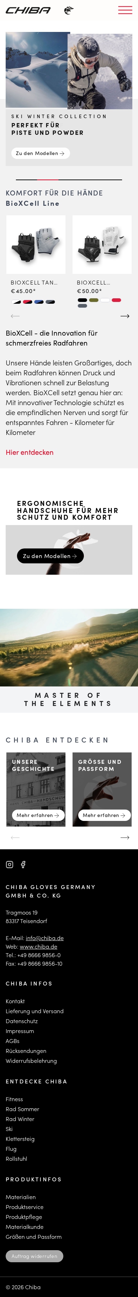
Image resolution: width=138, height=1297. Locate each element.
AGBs (12, 1040)
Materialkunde (25, 1226)
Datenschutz (22, 1021)
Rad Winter (20, 1118)
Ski (9, 1128)
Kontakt (15, 1001)
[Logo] (28, 10)
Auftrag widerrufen (34, 1256)
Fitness (14, 1099)
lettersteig (22, 1138)
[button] (16, 302)
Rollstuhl (16, 1158)
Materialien (21, 1197)
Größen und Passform (34, 1236)
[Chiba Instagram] (9, 864)
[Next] (124, 313)
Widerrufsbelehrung (31, 1060)
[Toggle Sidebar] (125, 10)
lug (12, 1148)
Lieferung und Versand (35, 1011)
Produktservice (25, 1206)
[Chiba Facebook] (23, 864)
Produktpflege (24, 1216)
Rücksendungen (26, 1050)
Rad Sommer (22, 1109)
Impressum (20, 1030)
